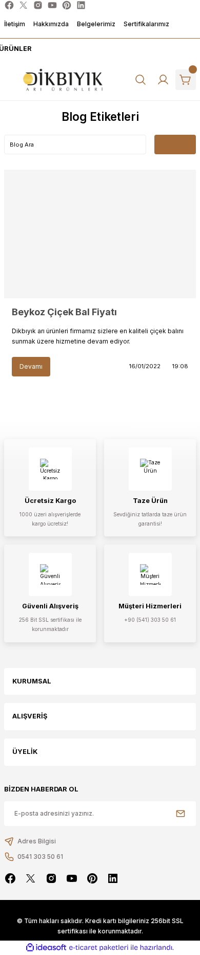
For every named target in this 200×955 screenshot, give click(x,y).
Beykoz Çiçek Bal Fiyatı (64, 312)
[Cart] (185, 79)
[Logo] (63, 80)
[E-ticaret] (99, 947)
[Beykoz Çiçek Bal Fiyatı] (100, 234)
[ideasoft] (46, 947)
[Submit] (180, 813)
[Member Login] (163, 79)
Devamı (31, 366)
